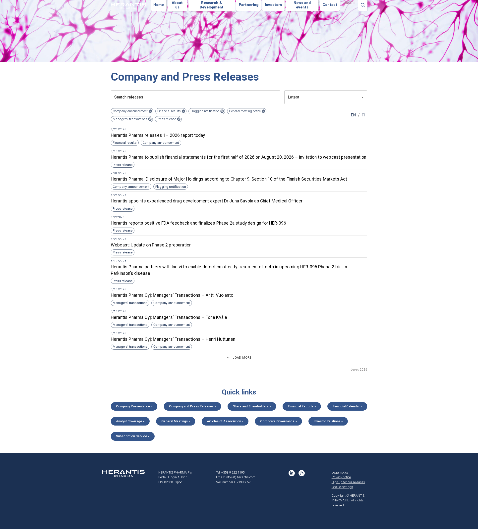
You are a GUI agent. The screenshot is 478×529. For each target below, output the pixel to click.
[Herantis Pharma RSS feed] (302, 473)
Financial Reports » (302, 406)
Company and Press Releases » (192, 406)
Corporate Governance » (278, 421)
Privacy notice (341, 477)
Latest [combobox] (293, 97)
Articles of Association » (225, 421)
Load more (242, 357)
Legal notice (340, 472)
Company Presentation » (134, 406)
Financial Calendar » (347, 406)
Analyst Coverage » (130, 421)
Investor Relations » (328, 421)
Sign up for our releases (348, 482)
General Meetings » (175, 421)
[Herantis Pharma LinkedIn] (292, 473)
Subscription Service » (132, 436)
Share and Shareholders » (252, 406)
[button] (132, 111)
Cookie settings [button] (342, 487)
